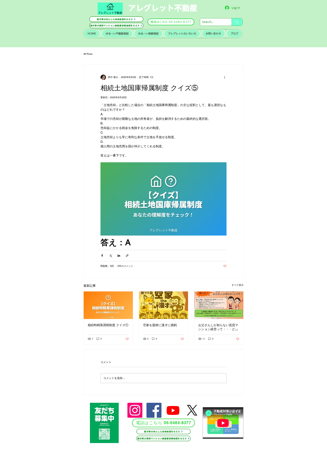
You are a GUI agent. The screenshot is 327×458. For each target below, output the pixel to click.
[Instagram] (134, 410)
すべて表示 (238, 285)
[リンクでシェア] (127, 255)
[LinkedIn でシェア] (118, 255)
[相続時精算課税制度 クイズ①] (108, 305)
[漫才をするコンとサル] (163, 305)
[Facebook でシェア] (102, 255)
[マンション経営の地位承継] (218, 305)
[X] (192, 410)
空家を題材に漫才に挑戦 (160, 325)
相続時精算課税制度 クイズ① (108, 325)
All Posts (87, 54)
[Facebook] (153, 410)
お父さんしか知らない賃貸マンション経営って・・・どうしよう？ (218, 327)
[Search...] (237, 22)
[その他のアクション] (224, 77)
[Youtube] (173, 410)
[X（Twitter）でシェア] (110, 255)
